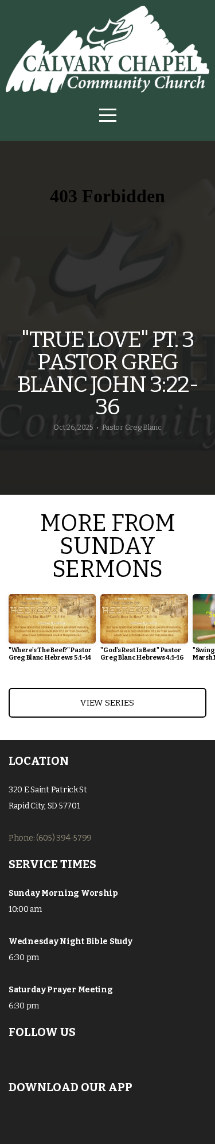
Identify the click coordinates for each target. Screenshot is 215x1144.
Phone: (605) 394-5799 (50, 838)
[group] (52, 632)
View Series (107, 703)
